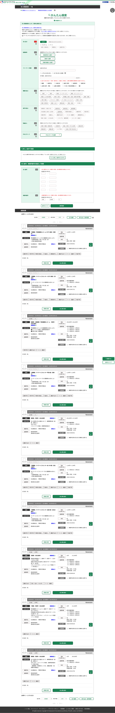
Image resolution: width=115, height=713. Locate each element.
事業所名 (50, 83)
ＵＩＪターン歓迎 (76, 118)
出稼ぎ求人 (62, 47)
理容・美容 (70, 103)
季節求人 (54, 47)
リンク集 (27, 708)
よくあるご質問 (70, 708)
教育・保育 (57, 96)
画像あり (53, 244)
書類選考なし (81, 115)
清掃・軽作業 (44, 103)
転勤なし (51, 115)
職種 (43, 83)
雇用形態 (57, 108)
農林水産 (62, 103)
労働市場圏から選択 (47, 62)
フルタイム (44, 45)
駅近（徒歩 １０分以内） (47, 118)
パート (51, 45)
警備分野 (43, 129)
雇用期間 (73, 108)
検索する (109, 358)
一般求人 (43, 42)
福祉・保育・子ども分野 (69, 126)
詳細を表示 (46, 263)
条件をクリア (45, 206)
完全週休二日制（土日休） (47, 111)
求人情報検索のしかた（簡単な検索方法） (32, 27)
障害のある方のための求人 (55, 42)
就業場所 (75, 83)
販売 (51, 93)
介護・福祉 (44, 100)
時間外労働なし (69, 111)
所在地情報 (87, 708)
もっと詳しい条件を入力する (49, 31)
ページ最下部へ (112, 9)
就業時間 (60, 111)
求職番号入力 (57, 20)
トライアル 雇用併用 (63, 118)
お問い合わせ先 (79, 708)
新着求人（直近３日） (46, 108)
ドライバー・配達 (54, 100)
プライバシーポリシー (53, 708)
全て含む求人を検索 (58, 73)
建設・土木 (54, 103)
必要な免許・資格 (46, 86)
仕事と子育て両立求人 (71, 129)
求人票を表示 (63, 263)
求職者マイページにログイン (29, 10)
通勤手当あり (60, 115)
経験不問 (78, 111)
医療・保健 (86, 96)
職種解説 (33, 235)
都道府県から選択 (47, 55)
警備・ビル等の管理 (46, 96)
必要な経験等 (57, 86)
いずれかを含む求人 (46, 73)
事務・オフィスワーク (76, 93)
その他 (78, 103)
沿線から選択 (47, 58)
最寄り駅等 (67, 83)
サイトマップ (34, 708)
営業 (43, 93)
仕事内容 (58, 83)
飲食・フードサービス (62, 93)
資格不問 (43, 115)
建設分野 (81, 126)
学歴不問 (86, 111)
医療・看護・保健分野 (46, 126)
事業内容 (83, 83)
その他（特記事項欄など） (70, 86)
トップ (22, 4)
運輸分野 (51, 129)
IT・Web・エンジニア (67, 100)
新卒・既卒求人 (45, 47)
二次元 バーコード (90, 244)
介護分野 (57, 126)
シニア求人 (59, 129)
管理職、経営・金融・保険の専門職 (71, 96)
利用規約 (62, 708)
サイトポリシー (43, 708)
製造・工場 (79, 100)
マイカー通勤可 (70, 115)
